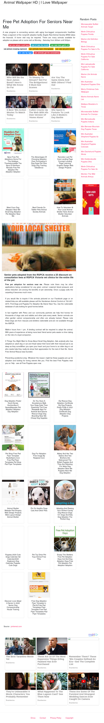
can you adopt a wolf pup (19, 45)
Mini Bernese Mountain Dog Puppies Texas (90, 127)
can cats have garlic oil (60, 45)
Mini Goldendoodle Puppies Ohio (88, 160)
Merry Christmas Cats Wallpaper (90, 90)
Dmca (33, 718)
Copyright (69, 718)
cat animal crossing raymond (15, 49)
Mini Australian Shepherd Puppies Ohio (90, 83)
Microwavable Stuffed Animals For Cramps (89, 112)
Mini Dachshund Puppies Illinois (91, 152)
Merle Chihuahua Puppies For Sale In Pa (90, 47)
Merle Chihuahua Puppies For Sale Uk (89, 167)
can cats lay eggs (25, 52)
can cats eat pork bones (65, 49)
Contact (43, 718)
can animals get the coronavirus (47, 52)
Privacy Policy (55, 718)
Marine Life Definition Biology (89, 40)
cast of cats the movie (39, 45)
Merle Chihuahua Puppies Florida (88, 32)
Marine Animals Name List (90, 97)
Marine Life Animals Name (89, 75)
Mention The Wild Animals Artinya (88, 175)
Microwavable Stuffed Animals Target (89, 25)
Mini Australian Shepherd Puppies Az (89, 135)
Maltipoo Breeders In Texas (89, 105)
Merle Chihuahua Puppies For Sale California (88, 56)
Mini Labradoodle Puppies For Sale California (88, 67)
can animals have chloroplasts (41, 49)
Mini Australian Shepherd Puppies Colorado (88, 144)
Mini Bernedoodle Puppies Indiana (88, 120)
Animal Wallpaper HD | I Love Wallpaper (35, 2)
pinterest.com (16, 626)
